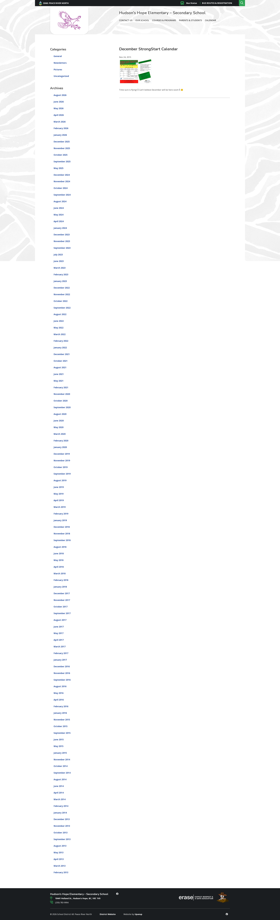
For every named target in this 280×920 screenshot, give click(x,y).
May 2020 (58, 427)
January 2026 (60, 135)
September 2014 (62, 772)
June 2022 (59, 321)
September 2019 (62, 473)
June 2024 (59, 208)
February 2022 (61, 340)
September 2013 (62, 839)
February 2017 (61, 653)
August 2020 (60, 414)
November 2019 (62, 460)
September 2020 (62, 407)
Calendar (210, 20)
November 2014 (62, 759)
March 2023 (60, 267)
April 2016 (59, 699)
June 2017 (59, 626)
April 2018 (59, 566)
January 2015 (60, 752)
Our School (142, 20)
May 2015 (58, 746)
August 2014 (60, 779)
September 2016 (62, 679)
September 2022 (62, 307)
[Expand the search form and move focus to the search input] (242, 3)
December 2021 (62, 354)
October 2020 (60, 400)
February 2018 (61, 580)
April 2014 (59, 792)
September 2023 (62, 248)
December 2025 (62, 141)
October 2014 (60, 766)
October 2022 (60, 301)
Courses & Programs (164, 20)
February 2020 (61, 440)
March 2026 (60, 121)
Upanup (138, 914)
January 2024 (60, 228)
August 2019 (60, 480)
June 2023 (59, 261)
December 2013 (62, 819)
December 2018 (62, 527)
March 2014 (60, 799)
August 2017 (60, 620)
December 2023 (62, 234)
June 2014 (59, 786)
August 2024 (60, 201)
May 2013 (58, 852)
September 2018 (62, 540)
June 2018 (59, 553)
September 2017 (62, 613)
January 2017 (60, 659)
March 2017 (60, 646)
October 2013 (60, 832)
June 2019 (59, 487)
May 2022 (58, 327)
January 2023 (60, 281)
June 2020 (59, 420)
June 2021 (59, 374)
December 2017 (62, 593)
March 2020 (60, 434)
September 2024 (62, 194)
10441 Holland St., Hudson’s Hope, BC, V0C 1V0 (77, 898)
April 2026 (59, 115)
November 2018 (62, 533)
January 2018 (60, 586)
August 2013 (60, 845)
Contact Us (125, 20)
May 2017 (58, 633)
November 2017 (62, 600)
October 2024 (60, 188)
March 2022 (60, 334)
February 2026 (61, 128)
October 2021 (60, 360)
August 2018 (60, 547)
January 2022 (60, 347)
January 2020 (60, 447)
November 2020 (62, 394)
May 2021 (58, 380)
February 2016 (61, 706)
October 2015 (60, 726)
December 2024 (62, 174)
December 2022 (62, 287)
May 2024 (58, 214)
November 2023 (62, 241)
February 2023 (61, 274)
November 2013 (62, 826)
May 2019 (58, 493)
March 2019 (60, 507)
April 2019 (59, 500)
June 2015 (59, 739)
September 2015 (62, 733)
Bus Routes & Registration (217, 3)
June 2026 (59, 101)
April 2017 (59, 639)
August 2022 (60, 314)
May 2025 (58, 168)
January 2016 (60, 713)
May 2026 (58, 108)
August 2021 (60, 367)
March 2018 (60, 573)
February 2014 (61, 806)
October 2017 (60, 606)
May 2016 (58, 693)
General (58, 56)
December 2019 (62, 453)
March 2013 (60, 865)
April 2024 (59, 221)
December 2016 (62, 666)
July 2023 (58, 254)
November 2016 (62, 673)
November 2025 (62, 148)
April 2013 (59, 859)
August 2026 (60, 95)
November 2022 (62, 294)
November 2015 (62, 719)
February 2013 (61, 872)
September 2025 (62, 161)
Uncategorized (61, 76)
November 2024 (62, 181)
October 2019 (60, 467)
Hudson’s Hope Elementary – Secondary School (162, 13)
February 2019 (61, 513)
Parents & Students (190, 20)
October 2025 (60, 154)
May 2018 (58, 560)
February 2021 (61, 387)
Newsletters (60, 62)
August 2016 (60, 686)
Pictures (58, 69)
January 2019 (60, 520)
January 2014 (60, 812)
